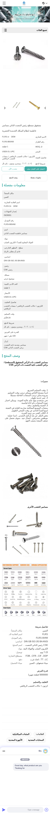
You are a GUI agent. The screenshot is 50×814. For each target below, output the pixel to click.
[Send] (4, 810)
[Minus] (3, 751)
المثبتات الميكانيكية (21, 734)
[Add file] (46, 810)
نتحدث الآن (13, 169)
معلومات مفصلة (36, 178)
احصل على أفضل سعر (36, 169)
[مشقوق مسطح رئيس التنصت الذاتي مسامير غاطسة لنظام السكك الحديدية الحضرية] (25, 67)
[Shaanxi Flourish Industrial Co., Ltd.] (24, 3)
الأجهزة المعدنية (15, 740)
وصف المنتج (13, 178)
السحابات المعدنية (36, 740)
